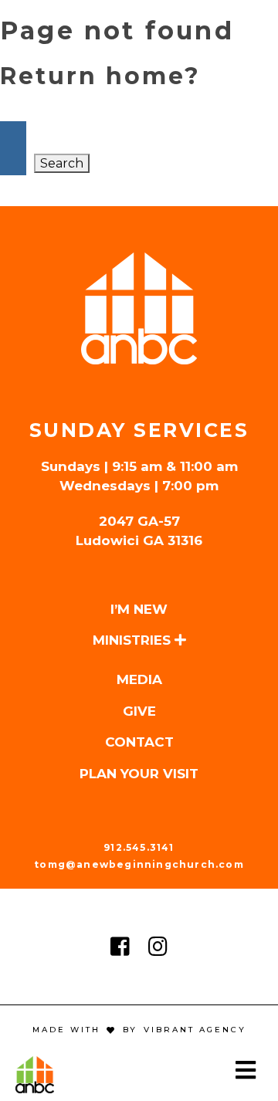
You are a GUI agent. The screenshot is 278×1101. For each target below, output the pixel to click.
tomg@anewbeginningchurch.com (139, 864)
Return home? (100, 76)
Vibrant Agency (191, 1030)
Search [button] (61, 163)
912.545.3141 (138, 847)
